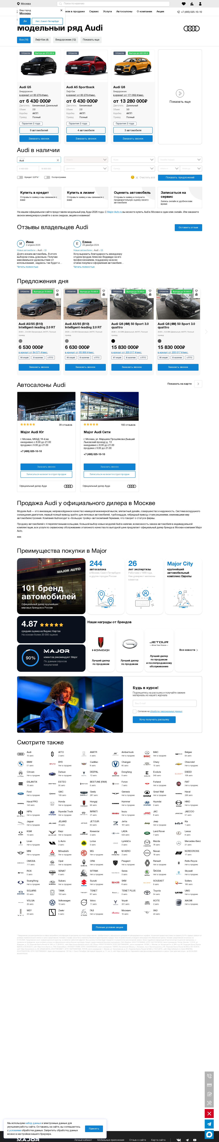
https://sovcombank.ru (28, 949)
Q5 (102, 250)
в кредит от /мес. (34, 95)
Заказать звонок (39, 139)
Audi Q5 (25, 87)
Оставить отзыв (188, 228)
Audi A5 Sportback (80, 87)
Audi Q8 (119, 87)
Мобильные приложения (110, 1140)
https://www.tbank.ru (44, 947)
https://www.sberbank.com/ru (79, 944)
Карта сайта (158, 1140)
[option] (42, 254)
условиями (15, 1131)
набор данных (33, 1123)
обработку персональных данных (166, 712)
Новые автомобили (26, 250)
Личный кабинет (83, 1140)
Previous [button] (13, 329)
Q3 (45, 250)
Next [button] (206, 331)
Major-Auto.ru (114, 212)
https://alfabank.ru (173, 949)
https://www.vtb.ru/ (123, 951)
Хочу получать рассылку (154, 720)
